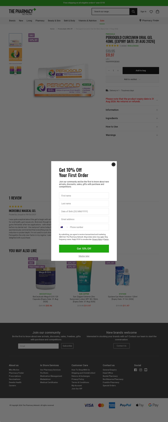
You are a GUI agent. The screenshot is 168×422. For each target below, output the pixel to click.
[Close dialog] (114, 164)
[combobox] (64, 227)
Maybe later (84, 256)
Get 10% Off (84, 248)
